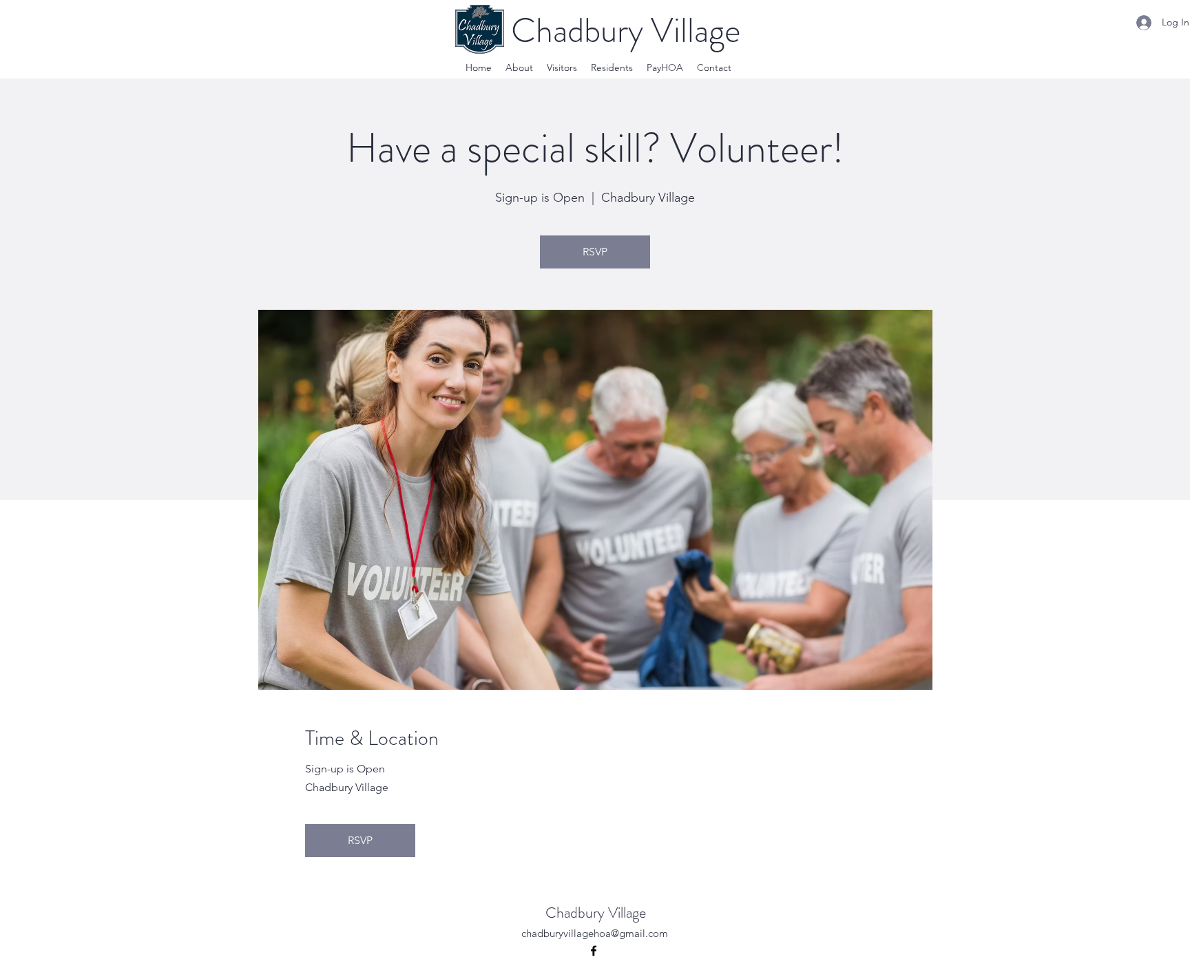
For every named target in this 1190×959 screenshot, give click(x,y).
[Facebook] (594, 951)
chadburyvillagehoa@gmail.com (594, 933)
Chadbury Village (595, 912)
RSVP (595, 251)
